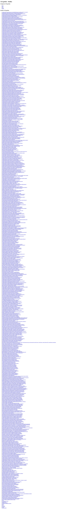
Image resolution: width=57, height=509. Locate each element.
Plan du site (3, 506)
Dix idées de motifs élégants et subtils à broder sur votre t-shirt (10, 239)
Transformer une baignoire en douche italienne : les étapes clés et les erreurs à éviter (13, 390)
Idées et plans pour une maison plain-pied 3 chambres (9, 285)
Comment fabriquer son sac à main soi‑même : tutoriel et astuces (10, 195)
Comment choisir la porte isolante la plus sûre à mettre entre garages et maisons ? (12, 498)
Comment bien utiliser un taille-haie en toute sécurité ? (9, 233)
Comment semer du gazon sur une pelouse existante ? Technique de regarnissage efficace (13, 419)
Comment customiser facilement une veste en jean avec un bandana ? (11, 245)
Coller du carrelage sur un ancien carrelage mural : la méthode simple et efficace (12, 436)
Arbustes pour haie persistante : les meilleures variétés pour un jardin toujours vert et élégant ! (14, 465)
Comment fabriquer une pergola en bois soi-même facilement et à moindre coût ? (12, 384)
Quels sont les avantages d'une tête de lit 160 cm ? (8, 237)
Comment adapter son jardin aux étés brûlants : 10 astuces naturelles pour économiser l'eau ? (14, 103)
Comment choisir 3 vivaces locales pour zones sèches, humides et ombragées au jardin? (13, 97)
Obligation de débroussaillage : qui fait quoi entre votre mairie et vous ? (11, 263)
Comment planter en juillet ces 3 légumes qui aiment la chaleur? (10, 52)
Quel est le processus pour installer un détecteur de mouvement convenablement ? (12, 495)
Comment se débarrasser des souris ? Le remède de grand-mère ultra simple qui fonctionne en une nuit (15, 429)
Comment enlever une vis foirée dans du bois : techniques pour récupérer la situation (13, 450)
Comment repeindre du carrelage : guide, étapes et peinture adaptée (11, 252)
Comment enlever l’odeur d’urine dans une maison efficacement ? (10, 487)
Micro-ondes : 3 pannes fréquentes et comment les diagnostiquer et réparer (11, 326)
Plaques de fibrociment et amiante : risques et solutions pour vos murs (11, 490)
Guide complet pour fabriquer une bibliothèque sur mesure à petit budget (11, 171)
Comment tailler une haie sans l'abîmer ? (7, 68)
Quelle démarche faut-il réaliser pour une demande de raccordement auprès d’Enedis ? (13, 492)
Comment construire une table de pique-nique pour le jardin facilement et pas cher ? (13, 165)
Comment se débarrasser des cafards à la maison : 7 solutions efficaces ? (11, 14)
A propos (3, 505)
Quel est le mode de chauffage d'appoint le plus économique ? (10, 484)
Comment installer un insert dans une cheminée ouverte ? (9, 349)
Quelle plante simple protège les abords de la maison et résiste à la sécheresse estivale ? (13, 71)
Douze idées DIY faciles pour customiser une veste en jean (9, 198)
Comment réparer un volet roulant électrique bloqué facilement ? (10, 355)
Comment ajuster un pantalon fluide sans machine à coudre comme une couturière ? (13, 283)
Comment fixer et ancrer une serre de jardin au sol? (8, 72)
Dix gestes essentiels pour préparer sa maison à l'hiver (9, 149)
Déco (2, 6)
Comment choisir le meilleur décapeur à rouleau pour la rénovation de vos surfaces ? (13, 324)
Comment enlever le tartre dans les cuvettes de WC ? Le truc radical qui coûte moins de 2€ (14, 425)
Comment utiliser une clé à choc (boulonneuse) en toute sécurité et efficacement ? (12, 123)
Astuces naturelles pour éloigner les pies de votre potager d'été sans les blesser (12, 118)
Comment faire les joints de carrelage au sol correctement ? (9, 367)
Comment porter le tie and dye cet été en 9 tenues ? (8, 192)
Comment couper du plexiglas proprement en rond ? (9, 362)
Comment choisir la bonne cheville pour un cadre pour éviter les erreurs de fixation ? (13, 448)
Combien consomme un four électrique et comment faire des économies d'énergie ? (13, 330)
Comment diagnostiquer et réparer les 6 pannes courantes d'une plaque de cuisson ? (13, 311)
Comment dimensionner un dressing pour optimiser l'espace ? (10, 322)
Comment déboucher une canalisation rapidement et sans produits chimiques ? (12, 186)
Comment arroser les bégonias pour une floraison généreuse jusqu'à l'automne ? (12, 28)
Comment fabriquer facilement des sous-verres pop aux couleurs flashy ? (11, 126)
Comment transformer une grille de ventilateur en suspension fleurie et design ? (12, 16)
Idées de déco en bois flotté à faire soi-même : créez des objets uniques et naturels (12, 445)
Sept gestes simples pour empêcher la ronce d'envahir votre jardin (10, 125)
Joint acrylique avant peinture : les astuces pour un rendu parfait (10, 456)
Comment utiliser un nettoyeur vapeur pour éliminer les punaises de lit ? (11, 170)
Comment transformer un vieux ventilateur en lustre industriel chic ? (11, 26)
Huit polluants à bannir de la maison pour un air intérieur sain (10, 182)
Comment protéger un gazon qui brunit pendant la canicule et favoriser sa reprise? (12, 59)
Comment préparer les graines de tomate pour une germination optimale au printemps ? (13, 77)
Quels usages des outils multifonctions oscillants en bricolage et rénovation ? (12, 302)
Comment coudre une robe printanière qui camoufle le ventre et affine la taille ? (12, 279)
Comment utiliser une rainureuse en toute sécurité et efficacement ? (11, 60)
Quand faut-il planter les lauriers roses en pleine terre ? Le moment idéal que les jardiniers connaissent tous (16, 424)
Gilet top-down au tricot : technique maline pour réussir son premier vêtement (12, 90)
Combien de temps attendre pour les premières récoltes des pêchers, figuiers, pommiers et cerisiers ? (15, 92)
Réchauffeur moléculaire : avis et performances (8, 472)
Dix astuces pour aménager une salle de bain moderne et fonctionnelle (11, 196)
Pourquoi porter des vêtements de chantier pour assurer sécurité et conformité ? (12, 162)
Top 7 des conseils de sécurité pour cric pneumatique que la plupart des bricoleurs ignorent (14, 393)
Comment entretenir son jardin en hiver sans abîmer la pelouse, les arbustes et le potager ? (13, 266)
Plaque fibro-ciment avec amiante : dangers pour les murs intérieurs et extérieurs (12, 473)
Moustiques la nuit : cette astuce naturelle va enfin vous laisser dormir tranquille (12, 438)
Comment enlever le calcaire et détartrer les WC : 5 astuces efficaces (11, 104)
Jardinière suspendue (4, 502)
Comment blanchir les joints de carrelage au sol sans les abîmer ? (10, 347)
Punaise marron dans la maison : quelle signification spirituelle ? (10, 474)
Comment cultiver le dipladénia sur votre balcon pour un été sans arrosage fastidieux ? (13, 256)
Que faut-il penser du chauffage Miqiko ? (7, 491)
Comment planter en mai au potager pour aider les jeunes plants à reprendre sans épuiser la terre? (14, 219)
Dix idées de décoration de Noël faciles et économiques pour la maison (11, 314)
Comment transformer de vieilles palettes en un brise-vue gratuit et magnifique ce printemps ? (14, 82)
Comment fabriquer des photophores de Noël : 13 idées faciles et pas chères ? (12, 188)
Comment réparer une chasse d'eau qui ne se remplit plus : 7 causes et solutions (12, 176)
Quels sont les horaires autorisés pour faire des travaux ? (9, 153)
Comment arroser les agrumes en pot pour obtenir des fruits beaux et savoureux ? (12, 73)
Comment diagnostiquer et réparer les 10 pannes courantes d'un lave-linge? (12, 334)
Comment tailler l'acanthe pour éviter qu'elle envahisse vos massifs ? (11, 154)
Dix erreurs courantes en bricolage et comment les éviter (9, 133)
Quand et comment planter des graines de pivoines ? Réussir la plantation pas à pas (13, 421)
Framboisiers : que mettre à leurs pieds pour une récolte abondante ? (11, 434)
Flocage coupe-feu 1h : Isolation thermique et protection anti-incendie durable (12, 404)
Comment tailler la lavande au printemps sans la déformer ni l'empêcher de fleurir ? (13, 228)
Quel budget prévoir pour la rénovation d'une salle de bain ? (10, 341)
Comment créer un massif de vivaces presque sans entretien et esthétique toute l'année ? (13, 325)
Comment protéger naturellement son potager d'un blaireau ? (10, 292)
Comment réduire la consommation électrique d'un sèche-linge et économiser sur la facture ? (14, 282)
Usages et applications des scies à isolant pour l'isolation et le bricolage (11, 38)
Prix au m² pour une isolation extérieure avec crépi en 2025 (10, 409)
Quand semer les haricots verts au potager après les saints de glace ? (11, 238)
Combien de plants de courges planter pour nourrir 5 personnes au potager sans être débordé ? (14, 332)
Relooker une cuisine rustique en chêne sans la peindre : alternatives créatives (12, 468)
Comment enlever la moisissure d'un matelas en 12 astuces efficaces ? (11, 161)
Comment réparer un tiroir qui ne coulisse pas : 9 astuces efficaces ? (11, 155)
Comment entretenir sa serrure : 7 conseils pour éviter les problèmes (11, 211)
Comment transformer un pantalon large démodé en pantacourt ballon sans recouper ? (13, 74)
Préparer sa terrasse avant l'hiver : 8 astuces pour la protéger (10, 136)
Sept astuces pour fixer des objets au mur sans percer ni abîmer (10, 127)
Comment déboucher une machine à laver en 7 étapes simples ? (10, 235)
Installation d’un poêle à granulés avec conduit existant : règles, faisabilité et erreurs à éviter (14, 383)
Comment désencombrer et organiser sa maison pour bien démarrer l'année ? (12, 333)
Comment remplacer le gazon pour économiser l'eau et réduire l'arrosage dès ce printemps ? (14, 321)
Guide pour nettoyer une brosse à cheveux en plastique (9, 486)
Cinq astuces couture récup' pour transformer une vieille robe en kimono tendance (12, 55)
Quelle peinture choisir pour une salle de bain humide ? (9, 366)
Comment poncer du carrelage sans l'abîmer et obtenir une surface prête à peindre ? (13, 93)
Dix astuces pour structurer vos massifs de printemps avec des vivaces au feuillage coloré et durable (15, 175)
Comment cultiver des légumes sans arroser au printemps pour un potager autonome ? (13, 163)
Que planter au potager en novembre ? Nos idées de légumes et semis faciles (12, 397)
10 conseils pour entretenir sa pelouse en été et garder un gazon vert (11, 99)
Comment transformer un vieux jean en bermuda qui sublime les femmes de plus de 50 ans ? (14, 64)
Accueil (3, 507)
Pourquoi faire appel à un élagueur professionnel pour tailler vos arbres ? (11, 432)
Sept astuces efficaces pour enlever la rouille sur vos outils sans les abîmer (11, 70)
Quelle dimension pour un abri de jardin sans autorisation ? (9, 374)
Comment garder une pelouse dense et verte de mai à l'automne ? (10, 250)
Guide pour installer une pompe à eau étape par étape (9, 147)
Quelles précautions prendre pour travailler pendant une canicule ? (10, 130)
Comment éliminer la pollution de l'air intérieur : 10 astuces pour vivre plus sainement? (13, 164)
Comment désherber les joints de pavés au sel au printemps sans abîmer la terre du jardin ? (14, 222)
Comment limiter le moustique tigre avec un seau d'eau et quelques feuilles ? (12, 310)
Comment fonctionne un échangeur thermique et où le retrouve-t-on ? (11, 101)
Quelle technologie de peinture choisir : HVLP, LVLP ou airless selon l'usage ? (12, 344)
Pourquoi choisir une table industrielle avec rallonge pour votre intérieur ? (11, 439)
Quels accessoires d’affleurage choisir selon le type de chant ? (10, 276)
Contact (3, 504)
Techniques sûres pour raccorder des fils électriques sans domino (10, 214)
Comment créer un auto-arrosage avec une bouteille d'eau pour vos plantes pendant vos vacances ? (15, 12)
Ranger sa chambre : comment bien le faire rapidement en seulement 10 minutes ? (12, 403)
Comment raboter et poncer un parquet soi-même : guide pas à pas (10, 205)
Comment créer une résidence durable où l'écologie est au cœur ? (10, 281)
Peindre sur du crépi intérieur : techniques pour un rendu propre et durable (11, 406)
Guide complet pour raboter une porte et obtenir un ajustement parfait (11, 108)
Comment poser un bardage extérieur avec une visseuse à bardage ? (11, 40)
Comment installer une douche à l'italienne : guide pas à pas (10, 240)
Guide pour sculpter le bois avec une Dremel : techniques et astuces (11, 270)
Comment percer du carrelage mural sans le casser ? (9, 364)
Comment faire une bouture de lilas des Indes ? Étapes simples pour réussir (12, 420)
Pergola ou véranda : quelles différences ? (7, 402)
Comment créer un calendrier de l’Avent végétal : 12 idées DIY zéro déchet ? (12, 167)
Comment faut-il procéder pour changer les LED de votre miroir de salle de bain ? (12, 489)
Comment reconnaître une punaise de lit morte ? (8, 476)
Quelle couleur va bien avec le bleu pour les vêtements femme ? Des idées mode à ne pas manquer (15, 463)
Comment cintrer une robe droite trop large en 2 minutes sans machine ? (11, 298)
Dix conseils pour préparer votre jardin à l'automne (8, 258)
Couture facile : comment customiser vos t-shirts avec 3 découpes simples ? (12, 44)
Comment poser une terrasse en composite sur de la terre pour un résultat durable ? (13, 387)
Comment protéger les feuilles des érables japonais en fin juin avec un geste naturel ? (13, 94)
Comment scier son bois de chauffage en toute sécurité (9, 84)
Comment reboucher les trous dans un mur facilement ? (9, 365)
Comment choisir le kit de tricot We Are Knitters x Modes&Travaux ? (11, 261)
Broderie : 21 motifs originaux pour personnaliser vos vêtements (10, 316)
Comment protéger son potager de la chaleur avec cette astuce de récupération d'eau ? (13, 134)
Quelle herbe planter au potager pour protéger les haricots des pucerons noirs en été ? (13, 137)
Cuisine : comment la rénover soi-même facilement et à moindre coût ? (11, 392)
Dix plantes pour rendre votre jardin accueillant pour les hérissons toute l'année (12, 181)
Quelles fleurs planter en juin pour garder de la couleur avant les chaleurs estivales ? (13, 190)
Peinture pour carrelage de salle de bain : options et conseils (10, 441)
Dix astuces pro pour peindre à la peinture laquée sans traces (10, 220)
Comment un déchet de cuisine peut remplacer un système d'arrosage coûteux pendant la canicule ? (15, 140)
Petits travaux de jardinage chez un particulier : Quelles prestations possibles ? (12, 428)
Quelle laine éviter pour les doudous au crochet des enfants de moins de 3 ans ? (12, 275)
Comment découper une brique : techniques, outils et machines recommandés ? (12, 202)
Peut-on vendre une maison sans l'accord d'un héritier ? (9, 483)
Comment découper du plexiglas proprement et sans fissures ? (10, 102)
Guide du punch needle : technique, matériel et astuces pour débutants (11, 138)
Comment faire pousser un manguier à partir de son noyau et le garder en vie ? (12, 395)
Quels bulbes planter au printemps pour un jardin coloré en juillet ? (10, 299)
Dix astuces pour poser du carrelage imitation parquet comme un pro (11, 199)
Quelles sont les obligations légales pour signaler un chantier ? (10, 78)
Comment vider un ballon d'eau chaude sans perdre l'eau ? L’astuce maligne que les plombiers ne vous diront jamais (17, 427)
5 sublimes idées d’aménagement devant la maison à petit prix (10, 368)
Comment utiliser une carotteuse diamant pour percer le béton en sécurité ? (12, 111)
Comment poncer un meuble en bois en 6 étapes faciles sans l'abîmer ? (11, 278)
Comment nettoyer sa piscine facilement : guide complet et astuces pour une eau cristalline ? (14, 105)
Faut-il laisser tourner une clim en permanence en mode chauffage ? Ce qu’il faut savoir (13, 411)
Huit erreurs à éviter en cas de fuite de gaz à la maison (9, 173)
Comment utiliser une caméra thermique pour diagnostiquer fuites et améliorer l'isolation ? (14, 114)
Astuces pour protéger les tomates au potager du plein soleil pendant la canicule (12, 145)
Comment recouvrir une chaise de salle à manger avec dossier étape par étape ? (12, 413)
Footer (3, 500)
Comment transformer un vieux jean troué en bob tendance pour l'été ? (11, 57)
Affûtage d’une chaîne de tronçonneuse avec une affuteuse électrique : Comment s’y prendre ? (14, 480)
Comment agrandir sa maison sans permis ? (7, 469)
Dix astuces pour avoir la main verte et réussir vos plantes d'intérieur (11, 246)
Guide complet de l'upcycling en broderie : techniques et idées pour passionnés (12, 257)
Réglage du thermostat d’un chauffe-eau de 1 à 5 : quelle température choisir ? (12, 410)
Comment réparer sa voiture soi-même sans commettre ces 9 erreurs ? (11, 179)
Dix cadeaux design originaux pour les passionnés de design (10, 304)
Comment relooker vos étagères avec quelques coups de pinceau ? (10, 254)
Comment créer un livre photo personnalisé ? (8, 412)
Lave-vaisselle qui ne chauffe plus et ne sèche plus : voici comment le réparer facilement (13, 462)
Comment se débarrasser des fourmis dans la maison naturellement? (11, 444)
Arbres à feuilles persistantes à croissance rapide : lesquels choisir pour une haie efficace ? (14, 381)
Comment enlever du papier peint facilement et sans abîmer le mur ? (11, 262)
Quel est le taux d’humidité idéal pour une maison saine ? (9, 353)
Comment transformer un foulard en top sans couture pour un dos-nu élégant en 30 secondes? (14, 67)
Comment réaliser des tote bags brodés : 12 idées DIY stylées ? (10, 309)
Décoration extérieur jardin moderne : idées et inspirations (9, 478)
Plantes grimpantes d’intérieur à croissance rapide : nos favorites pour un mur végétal (13, 396)
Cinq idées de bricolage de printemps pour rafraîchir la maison (10, 156)
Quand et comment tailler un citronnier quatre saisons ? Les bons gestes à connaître (13, 418)
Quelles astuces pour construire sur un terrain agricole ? (9, 371)
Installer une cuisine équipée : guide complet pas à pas (9, 189)
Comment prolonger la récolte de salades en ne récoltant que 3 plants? (11, 79)
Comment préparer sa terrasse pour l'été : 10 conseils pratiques (10, 159)
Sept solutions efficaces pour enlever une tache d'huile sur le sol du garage (11, 98)
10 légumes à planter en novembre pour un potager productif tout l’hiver (11, 400)
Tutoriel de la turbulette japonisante (6, 503)
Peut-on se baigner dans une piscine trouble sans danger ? (9, 124)
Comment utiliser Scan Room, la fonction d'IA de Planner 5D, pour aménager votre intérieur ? (14, 274)
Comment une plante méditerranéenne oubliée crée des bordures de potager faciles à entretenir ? (14, 187)
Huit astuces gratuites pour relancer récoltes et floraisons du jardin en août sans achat (13, 27)
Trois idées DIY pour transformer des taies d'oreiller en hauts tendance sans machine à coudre (14, 37)
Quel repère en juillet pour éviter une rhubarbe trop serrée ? (10, 63)
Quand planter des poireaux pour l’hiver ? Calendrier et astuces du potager (12, 416)
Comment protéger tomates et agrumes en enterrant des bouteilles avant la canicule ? (13, 160)
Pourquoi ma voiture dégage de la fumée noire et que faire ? (10, 110)
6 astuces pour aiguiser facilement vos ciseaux (8, 152)
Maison (3, 8)
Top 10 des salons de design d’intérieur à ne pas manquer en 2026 (10, 296)
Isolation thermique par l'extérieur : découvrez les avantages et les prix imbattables (12, 460)
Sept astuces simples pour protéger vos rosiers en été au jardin (10, 121)
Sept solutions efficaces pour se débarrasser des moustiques (10, 24)
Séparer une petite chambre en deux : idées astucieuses (9, 470)
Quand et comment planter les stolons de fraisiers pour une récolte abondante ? (12, 399)
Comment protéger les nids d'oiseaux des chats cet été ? (9, 131)
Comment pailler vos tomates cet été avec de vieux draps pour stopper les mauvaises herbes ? (14, 19)
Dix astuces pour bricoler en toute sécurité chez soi (8, 83)
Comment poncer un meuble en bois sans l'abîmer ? (9, 243)
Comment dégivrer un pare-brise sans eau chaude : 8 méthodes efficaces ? (11, 293)
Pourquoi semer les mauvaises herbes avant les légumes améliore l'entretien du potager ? (13, 166)
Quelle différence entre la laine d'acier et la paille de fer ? (9, 249)
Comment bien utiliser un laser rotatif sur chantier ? (8, 320)
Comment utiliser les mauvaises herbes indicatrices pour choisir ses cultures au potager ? (13, 194)
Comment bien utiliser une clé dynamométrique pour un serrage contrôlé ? (11, 291)
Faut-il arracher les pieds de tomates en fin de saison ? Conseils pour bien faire (12, 415)
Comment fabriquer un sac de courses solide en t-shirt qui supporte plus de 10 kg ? (13, 21)
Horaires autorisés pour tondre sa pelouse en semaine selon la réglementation (12, 408)
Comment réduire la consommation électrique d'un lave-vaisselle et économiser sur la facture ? (14, 232)
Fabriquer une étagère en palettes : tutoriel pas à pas (9, 174)
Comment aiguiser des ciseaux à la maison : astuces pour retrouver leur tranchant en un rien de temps (15, 446)
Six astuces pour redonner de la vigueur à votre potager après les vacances (11, 31)
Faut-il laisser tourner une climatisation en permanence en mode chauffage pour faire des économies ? (15, 377)
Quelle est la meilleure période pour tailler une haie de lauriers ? (10, 363)
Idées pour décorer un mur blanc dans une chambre (8, 372)
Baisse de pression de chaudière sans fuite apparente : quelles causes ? (11, 358)
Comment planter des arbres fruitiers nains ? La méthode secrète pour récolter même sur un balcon (15, 431)
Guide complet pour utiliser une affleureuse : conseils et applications (11, 272)
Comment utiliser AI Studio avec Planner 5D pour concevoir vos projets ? (11, 191)
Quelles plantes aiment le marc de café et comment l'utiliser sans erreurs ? (11, 109)
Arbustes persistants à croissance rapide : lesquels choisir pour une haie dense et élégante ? (14, 401)
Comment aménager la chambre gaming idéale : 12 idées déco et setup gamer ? (12, 264)
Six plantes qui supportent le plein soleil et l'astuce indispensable (10, 61)
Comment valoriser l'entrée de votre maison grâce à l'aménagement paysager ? (12, 289)
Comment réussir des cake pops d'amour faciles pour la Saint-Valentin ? (11, 135)
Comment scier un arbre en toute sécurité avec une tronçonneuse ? (10, 76)
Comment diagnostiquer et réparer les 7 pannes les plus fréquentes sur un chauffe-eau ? (13, 217)
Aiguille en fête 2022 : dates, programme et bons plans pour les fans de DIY (12, 305)
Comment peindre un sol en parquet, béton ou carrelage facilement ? (11, 120)
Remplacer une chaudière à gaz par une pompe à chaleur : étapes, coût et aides (12, 339)
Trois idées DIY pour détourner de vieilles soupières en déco (10, 86)
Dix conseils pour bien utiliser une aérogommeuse (8, 139)
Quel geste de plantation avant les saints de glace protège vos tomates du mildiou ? (13, 336)
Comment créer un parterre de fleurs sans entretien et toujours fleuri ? (11, 407)
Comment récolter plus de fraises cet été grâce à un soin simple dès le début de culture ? (13, 197)
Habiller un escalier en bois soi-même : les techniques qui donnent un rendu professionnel (13, 389)
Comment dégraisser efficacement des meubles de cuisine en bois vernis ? (11, 422)
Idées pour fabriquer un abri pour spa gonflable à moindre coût (10, 360)
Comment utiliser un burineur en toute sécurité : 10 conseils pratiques (11, 287)
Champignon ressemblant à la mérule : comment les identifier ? (10, 477)
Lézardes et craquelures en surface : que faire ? (8, 479)
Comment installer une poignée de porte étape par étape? (9, 168)
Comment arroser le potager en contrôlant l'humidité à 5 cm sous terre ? (11, 303)
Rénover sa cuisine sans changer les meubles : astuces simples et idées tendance (12, 405)
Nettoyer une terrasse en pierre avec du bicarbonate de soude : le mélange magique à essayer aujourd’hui (15, 426)
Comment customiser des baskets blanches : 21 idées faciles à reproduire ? (11, 251)
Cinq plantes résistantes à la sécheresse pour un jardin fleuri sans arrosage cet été (12, 210)
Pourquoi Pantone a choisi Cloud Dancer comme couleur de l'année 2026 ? (12, 337)
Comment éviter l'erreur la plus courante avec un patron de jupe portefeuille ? (12, 290)
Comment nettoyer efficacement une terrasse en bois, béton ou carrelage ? (11, 91)
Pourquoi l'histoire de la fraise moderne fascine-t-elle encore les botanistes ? (12, 231)
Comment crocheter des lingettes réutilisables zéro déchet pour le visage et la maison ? (13, 132)
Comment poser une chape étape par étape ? (8, 150)
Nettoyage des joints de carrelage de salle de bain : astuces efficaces (11, 482)
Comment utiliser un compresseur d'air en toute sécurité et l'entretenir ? (11, 58)
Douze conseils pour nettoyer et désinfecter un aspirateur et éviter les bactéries (12, 143)
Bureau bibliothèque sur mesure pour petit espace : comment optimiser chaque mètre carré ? (14, 352)
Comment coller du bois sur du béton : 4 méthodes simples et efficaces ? (11, 158)
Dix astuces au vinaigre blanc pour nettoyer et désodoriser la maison (11, 146)
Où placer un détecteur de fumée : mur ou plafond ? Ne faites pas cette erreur (12, 458)
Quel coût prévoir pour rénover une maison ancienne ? (9, 357)
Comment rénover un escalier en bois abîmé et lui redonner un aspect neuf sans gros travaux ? (14, 386)
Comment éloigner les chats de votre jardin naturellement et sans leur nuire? (12, 49)
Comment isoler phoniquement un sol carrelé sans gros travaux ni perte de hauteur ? (13, 378)
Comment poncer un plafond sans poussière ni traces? (9, 89)
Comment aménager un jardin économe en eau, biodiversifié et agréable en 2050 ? (13, 25)
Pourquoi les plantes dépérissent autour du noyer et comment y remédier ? (11, 85)
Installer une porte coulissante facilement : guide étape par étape (10, 142)
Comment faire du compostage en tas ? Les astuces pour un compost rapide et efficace (13, 459)
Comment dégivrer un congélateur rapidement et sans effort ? (10, 442)
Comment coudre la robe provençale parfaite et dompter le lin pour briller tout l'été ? (13, 32)
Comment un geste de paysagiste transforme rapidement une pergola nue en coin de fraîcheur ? (14, 15)
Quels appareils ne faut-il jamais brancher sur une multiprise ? (10, 260)
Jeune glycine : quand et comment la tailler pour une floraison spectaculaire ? (12, 433)
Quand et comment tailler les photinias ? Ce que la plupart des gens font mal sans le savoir (14, 430)
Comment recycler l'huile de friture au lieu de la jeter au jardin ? (10, 95)
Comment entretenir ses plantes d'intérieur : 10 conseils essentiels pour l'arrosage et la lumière (14, 227)
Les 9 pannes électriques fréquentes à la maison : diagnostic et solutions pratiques (12, 308)
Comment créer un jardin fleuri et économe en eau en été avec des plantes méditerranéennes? (14, 184)
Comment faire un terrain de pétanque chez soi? (8, 471)
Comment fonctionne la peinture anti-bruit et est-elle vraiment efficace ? (11, 226)
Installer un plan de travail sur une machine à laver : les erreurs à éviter (11, 461)
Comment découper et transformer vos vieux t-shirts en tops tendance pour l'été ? (12, 35)
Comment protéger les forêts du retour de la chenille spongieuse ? (10, 247)
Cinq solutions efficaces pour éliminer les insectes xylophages (10, 315)
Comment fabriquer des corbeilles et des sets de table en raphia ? (10, 129)
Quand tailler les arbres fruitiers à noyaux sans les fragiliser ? (10, 345)
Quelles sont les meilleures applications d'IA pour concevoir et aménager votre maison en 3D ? (14, 318)
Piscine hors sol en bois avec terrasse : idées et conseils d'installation (11, 466)
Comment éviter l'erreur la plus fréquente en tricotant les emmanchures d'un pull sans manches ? (14, 29)
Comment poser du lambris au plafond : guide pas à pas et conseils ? (11, 183)
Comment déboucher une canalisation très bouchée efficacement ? (10, 361)
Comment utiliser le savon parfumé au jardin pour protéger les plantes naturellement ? (13, 172)
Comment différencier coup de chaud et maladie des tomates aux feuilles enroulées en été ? (14, 41)
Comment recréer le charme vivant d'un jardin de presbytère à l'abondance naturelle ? (13, 213)
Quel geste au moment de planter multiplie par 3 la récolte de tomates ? (11, 307)
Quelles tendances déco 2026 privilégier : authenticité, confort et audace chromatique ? (13, 329)
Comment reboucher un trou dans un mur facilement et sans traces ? (11, 180)
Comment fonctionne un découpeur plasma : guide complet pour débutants (12, 340)
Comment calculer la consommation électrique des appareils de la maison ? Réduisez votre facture (15, 457)
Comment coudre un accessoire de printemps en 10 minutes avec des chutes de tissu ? (13, 294)
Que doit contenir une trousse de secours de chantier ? (9, 65)
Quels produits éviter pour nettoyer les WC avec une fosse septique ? (11, 122)
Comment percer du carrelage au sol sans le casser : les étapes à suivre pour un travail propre (14, 452)
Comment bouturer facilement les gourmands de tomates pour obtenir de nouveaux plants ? (14, 234)
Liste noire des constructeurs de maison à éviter (8, 485)
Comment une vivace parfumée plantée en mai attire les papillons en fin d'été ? (12, 244)
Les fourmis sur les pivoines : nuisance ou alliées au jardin (9, 148)
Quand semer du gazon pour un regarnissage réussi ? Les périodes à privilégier (12, 414)
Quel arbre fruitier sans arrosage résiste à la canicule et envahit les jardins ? (12, 106)
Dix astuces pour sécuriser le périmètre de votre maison (9, 255)
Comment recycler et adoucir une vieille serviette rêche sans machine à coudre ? (12, 53)
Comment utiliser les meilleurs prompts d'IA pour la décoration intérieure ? (12, 18)
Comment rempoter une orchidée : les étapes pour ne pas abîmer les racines (12, 443)
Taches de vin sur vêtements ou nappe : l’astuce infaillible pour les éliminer (12, 437)
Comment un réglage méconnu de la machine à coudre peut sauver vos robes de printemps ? (14, 331)
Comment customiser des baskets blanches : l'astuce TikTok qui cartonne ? (12, 248)
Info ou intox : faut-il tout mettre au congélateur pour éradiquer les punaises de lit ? (13, 265)
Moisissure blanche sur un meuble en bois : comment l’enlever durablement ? (12, 351)
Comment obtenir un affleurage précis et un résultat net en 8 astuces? (11, 280)
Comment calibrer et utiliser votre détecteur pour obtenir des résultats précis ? (12, 328)
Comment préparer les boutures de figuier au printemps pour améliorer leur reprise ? (13, 284)
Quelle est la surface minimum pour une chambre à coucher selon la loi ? (11, 356)
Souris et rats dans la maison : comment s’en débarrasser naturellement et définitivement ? (13, 435)
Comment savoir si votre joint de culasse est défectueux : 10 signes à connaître (12, 119)
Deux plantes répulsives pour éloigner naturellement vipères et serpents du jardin (12, 87)
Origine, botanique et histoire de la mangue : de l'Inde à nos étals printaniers (12, 157)
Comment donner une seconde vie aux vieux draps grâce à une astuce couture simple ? (13, 88)
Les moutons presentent (5, 501)
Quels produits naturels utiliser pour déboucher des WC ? (9, 359)
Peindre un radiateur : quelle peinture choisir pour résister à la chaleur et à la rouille (13, 286)
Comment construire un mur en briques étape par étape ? (9, 46)
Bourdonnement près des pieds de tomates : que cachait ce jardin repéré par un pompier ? (13, 13)
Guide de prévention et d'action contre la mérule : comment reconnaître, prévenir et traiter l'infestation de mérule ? (17, 493)
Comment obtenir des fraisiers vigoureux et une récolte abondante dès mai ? (12, 277)
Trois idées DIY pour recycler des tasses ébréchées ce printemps (10, 80)
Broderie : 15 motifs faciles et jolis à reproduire (8, 312)
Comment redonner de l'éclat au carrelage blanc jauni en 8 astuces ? (11, 185)
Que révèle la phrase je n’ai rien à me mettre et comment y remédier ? (11, 201)
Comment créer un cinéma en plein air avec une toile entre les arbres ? (11, 81)
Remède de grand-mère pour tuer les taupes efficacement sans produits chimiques (12, 380)
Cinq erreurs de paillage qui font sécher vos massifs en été (9, 253)
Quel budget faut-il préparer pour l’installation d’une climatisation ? (11, 494)
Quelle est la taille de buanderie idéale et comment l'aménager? (10, 268)
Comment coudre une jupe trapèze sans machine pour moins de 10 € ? (11, 323)
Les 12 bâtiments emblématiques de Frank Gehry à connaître (10, 300)
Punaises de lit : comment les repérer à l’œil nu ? (8, 440)
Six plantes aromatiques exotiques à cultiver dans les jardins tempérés (11, 43)
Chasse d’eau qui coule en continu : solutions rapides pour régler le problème (12, 447)
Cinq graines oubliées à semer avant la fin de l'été (8, 20)
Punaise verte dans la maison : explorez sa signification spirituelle (10, 475)
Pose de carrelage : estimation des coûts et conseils (8, 499)
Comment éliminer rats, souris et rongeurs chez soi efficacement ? (10, 107)
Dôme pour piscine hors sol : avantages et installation (9, 467)
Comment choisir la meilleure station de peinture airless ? (9, 335)
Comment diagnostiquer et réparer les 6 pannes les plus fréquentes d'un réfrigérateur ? (13, 319)
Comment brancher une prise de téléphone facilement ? (9, 453)
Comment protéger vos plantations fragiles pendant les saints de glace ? (11, 225)
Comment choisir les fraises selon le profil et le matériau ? (9, 306)
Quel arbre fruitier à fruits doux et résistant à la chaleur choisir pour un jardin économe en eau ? (14, 151)
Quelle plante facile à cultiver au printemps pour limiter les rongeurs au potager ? (12, 267)
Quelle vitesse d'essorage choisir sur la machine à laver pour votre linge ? (11, 229)
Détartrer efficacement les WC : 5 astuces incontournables (9, 66)
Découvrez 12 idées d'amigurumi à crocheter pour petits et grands (10, 269)
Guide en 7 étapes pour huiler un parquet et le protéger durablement (11, 177)
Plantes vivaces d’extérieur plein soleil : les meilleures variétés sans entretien (12, 398)
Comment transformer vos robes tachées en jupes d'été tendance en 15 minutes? (12, 69)
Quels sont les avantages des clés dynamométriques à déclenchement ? (11, 295)
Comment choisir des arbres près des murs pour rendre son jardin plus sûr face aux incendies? (14, 34)
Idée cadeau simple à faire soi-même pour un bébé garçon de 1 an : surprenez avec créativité (14, 464)
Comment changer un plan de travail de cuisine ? (8, 369)
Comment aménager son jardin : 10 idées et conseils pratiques (10, 230)
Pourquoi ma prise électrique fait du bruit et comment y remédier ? (10, 223)
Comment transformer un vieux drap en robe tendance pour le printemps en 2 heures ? (13, 338)
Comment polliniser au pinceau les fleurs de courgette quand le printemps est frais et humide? (14, 208)
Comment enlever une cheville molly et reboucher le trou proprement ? (11, 454)
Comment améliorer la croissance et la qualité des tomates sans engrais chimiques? (13, 273)
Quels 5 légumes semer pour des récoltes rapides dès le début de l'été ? (11, 259)
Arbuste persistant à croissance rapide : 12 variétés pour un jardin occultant (12, 346)
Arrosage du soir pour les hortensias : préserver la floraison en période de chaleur (12, 47)
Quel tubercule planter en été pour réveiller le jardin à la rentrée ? (10, 17)
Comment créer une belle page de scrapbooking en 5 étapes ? (10, 242)
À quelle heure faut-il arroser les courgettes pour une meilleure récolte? (11, 112)
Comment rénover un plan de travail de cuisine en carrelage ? (10, 354)
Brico (2, 5)
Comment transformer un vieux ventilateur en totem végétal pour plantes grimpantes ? (13, 22)
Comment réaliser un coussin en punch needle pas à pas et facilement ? (11, 141)
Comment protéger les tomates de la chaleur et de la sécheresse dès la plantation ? (12, 288)
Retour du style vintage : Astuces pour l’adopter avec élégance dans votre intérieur (13, 423)
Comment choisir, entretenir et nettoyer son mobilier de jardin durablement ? (12, 417)
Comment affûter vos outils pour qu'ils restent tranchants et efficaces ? (11, 313)
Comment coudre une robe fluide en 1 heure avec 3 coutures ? (10, 62)
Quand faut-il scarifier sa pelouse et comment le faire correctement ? (11, 96)
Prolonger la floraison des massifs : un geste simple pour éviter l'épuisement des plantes (13, 100)
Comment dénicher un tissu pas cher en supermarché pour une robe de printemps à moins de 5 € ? (15, 327)
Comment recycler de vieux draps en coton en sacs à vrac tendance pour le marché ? (13, 50)
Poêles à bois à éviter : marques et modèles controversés (9, 497)
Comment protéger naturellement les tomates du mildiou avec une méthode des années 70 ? (14, 128)
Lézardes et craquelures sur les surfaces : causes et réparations (10, 496)
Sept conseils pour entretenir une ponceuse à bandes (9, 56)
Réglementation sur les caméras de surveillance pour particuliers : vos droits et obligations (13, 449)
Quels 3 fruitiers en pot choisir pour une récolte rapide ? (9, 241)
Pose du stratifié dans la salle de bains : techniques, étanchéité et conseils (11, 193)
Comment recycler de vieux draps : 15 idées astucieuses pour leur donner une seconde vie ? (14, 204)
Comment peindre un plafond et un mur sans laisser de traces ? (10, 348)
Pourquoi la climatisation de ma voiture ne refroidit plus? (9, 113)
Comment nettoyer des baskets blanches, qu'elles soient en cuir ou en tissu (11, 481)
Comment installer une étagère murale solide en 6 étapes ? (9, 117)
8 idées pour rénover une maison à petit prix (8, 271)
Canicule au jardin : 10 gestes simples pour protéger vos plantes (10, 115)
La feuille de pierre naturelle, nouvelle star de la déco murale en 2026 (11, 350)
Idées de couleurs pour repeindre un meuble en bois (9, 488)
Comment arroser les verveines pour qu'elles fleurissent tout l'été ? (10, 75)
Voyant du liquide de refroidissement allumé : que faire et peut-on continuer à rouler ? (13, 116)
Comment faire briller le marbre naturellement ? (8, 375)
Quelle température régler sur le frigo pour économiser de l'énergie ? (11, 297)
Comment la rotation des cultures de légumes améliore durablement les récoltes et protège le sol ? (14, 317)
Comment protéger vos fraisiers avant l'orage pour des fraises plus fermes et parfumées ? (13, 216)
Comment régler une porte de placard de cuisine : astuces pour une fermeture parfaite (13, 451)
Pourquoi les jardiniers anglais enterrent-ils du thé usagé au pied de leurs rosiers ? (12, 169)
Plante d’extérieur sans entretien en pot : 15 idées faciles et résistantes (11, 343)
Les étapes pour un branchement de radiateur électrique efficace (10, 455)
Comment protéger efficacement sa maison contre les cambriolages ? (11, 236)
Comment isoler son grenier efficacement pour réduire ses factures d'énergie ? (12, 207)
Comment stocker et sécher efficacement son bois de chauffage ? (10, 144)
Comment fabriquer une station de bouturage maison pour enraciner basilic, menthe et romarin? (14, 178)
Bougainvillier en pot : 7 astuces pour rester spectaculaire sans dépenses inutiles (12, 23)
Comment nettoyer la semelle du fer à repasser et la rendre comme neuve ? (11, 301)
